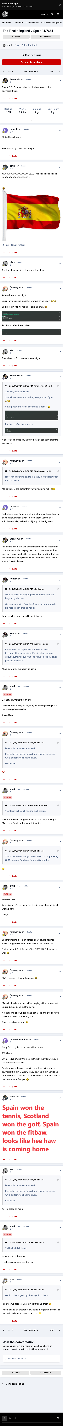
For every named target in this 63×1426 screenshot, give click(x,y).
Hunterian (15, 578)
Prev (10, 72)
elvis (12, 262)
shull (9, 45)
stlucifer (14, 166)
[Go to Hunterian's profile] (5, 580)
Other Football (29, 45)
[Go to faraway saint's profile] (5, 288)
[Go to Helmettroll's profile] (5, 130)
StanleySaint (16, 79)
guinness (14, 506)
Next (52, 72)
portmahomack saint (20, 1039)
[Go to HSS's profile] (5, 1280)
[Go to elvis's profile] (5, 263)
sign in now (17, 1349)
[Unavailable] (31, 312)
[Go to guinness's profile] (5, 507)
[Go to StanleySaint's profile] (5, 80)
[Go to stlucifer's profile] (5, 167)
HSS (12, 1279)
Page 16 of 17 (30, 72)
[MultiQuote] (4, 98)
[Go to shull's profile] (4, 45)
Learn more (5, 5)
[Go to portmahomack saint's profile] (5, 1040)
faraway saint (17, 287)
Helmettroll (15, 129)
